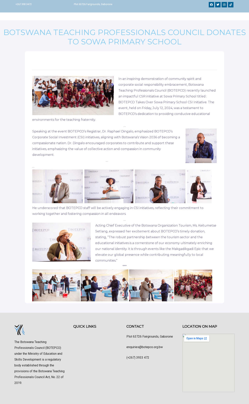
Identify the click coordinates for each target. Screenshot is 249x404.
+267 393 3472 (24, 4)
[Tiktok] (230, 4)
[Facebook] (211, 4)
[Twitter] (218, 4)
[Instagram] (224, 4)
